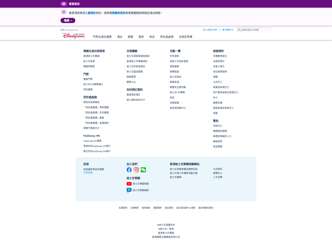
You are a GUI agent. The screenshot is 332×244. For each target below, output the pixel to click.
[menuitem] (71, 20)
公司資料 (217, 169)
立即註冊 (88, 172)
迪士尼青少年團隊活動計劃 (184, 173)
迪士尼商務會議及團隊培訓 (184, 169)
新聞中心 (217, 173)
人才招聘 (217, 177)
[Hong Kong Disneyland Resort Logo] (73, 36)
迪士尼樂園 (175, 177)
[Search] (239, 30)
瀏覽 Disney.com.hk (69, 30)
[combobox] (254, 30)
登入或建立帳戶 (210, 30)
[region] (68, 20)
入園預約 (90, 13)
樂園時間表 (118, 13)
